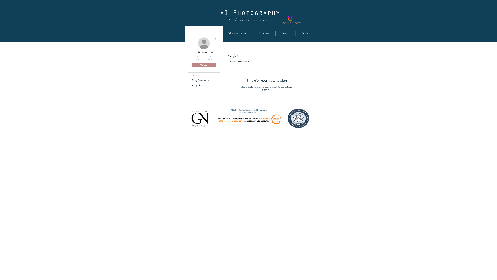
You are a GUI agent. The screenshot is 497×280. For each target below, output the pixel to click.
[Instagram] (290, 18)
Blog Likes (197, 85)
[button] (236, 33)
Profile (195, 75)
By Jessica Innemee (248, 20)
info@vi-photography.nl (248, 112)
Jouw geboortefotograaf (248, 18)
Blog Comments (200, 80)
